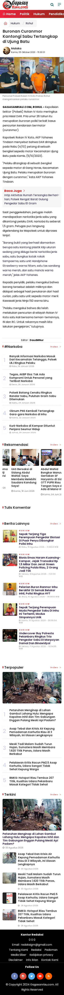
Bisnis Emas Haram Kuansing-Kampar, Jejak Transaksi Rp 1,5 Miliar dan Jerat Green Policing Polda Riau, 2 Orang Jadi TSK (39, 564)
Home (11, 14)
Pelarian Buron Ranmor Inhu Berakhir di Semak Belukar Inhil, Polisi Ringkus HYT (38, 590)
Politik (24, 14)
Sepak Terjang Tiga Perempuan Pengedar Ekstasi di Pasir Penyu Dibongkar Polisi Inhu (39, 539)
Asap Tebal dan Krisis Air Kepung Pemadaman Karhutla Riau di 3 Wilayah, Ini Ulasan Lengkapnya (32, 732)
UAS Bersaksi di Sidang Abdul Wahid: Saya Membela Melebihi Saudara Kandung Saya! (15, 478)
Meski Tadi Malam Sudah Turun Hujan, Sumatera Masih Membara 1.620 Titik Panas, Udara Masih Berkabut (32, 749)
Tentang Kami (18, 950)
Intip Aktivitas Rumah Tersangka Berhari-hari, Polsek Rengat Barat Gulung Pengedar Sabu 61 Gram (31, 199)
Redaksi (36, 950)
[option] (17, 472)
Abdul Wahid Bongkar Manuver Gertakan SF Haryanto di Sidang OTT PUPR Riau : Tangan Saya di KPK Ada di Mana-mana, (46, 479)
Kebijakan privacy (41, 955)
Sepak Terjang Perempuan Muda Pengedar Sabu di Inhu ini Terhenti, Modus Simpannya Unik (39, 612)
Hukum (39, 14)
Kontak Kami (49, 960)
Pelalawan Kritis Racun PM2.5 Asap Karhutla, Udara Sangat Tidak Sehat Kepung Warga (33, 766)
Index (54, 346)
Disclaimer (16, 960)
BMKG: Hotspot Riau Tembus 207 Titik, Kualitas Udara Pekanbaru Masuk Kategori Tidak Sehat (31, 781)
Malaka (16, 48)
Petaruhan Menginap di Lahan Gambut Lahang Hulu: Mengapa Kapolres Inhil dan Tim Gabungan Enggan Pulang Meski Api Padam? (32, 715)
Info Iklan (32, 960)
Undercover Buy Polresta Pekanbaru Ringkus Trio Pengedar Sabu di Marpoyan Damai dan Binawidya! (39, 638)
